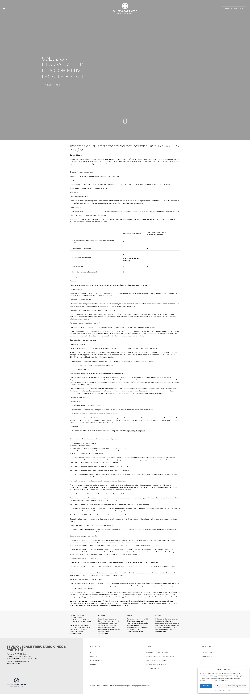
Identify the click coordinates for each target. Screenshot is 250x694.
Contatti (93, 664)
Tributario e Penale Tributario (157, 652)
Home (92, 652)
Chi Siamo (94, 656)
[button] (246, 669)
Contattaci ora (160, 631)
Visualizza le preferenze (237, 686)
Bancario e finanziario (154, 668)
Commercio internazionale (156, 664)
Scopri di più (103, 633)
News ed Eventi (96, 660)
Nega (219, 686)
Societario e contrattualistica (156, 660)
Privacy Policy (227, 690)
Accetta (206, 686)
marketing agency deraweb (138, 686)
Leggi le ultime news (135, 631)
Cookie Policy (218, 690)
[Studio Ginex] (125, 8)
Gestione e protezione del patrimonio (160, 656)
